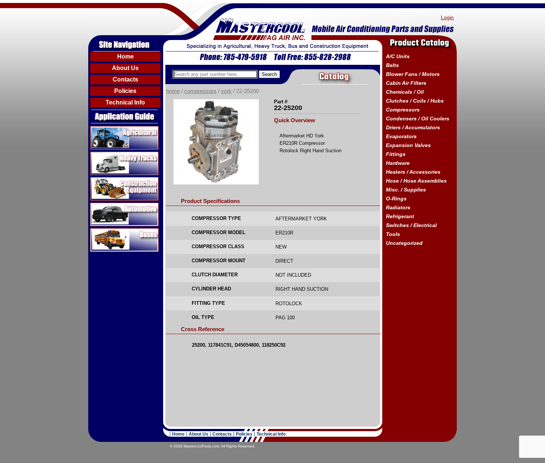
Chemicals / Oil (405, 92)
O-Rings (396, 198)
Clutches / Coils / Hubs (415, 101)
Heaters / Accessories (413, 172)
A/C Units (398, 56)
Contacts (125, 79)
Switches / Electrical (411, 225)
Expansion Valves (408, 145)
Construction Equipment (121, 180)
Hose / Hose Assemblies (416, 181)
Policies (125, 91)
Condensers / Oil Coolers (417, 118)
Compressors (200, 91)
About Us (125, 68)
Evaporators (401, 136)
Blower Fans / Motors (413, 74)
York (226, 91)
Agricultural (105, 129)
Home (125, 56)
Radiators (398, 207)
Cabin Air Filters (406, 83)
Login (447, 17)
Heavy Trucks (108, 154)
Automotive (105, 206)
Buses (98, 231)
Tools (393, 234)
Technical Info (125, 102)
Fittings (396, 154)
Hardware (398, 163)
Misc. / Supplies (406, 190)
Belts (392, 65)
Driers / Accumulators (413, 127)
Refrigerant (400, 216)
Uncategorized (404, 243)
